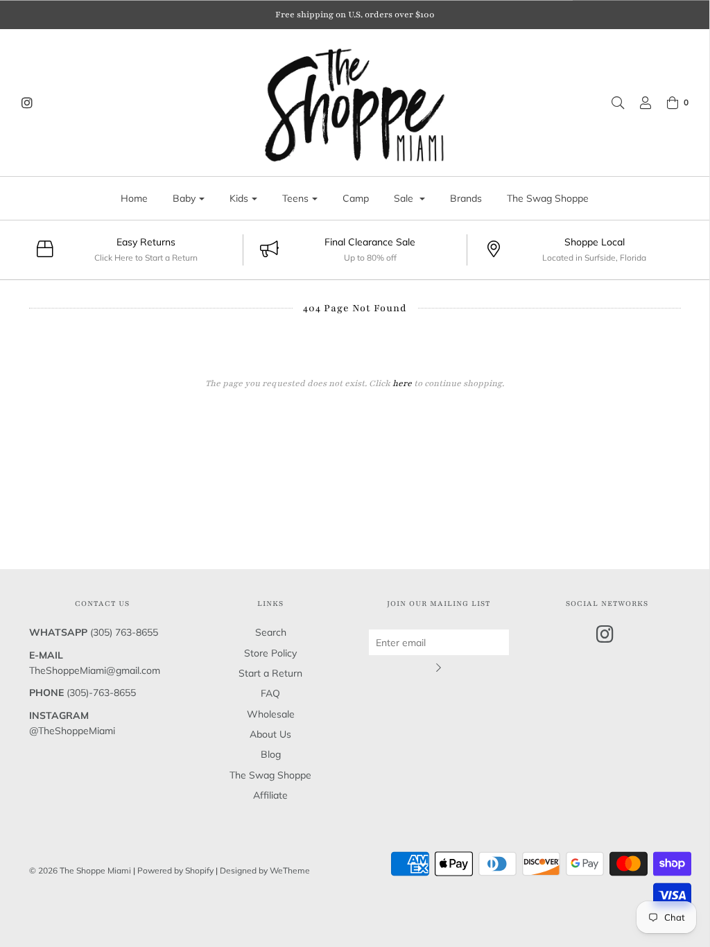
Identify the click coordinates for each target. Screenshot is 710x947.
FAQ (270, 693)
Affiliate (270, 795)
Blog (271, 754)
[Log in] (638, 102)
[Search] (611, 102)
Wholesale (271, 714)
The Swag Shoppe (548, 198)
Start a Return (270, 673)
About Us (270, 734)
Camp (356, 198)
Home (134, 198)
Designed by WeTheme (265, 870)
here (402, 383)
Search (270, 632)
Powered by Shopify (175, 870)
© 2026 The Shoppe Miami (81, 870)
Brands (466, 198)
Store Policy (270, 653)
